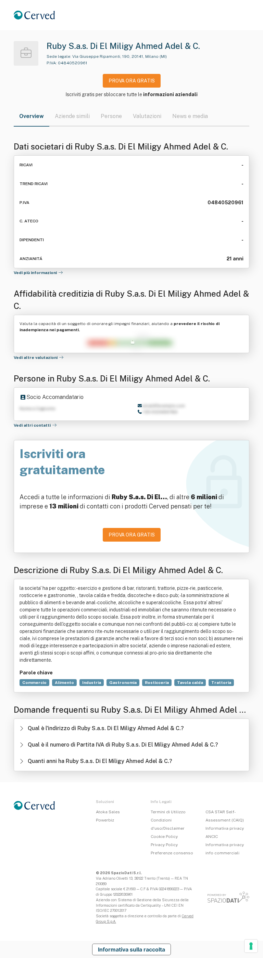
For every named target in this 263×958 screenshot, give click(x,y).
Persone (111, 116)
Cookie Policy (164, 836)
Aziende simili (72, 116)
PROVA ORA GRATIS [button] (132, 80)
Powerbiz (105, 820)
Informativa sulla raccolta (131, 949)
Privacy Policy (164, 844)
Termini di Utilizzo (168, 812)
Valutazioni (147, 116)
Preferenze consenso (172, 853)
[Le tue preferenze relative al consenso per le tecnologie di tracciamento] (251, 946)
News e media (190, 116)
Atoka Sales (108, 812)
